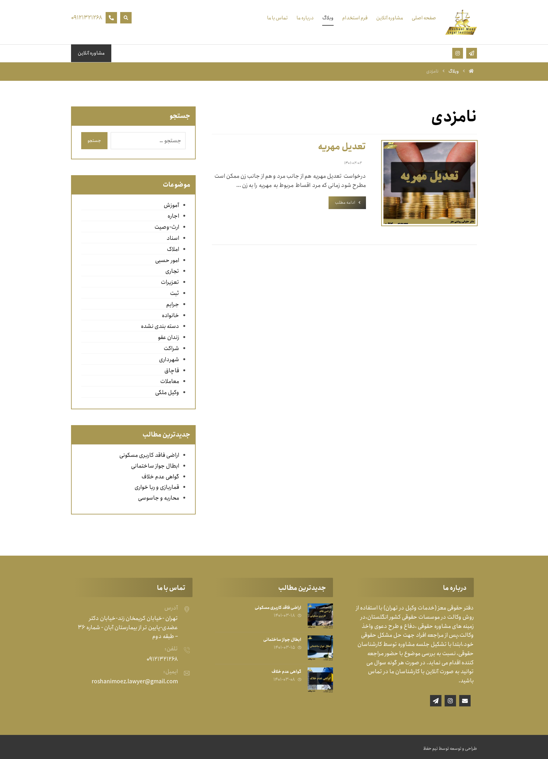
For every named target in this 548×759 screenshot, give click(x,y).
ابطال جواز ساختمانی (155, 466)
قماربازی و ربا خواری (156, 487)
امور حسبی (167, 260)
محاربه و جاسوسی (158, 498)
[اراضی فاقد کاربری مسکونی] (320, 616)
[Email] (465, 700)
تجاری (172, 271)
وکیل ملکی (167, 392)
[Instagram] (450, 700)
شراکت (171, 348)
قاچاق (171, 370)
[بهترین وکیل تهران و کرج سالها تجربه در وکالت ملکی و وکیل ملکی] (461, 22)
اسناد (172, 238)
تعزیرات (170, 282)
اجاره (173, 216)
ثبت (174, 293)
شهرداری (169, 359)
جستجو (94, 140)
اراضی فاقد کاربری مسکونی (149, 455)
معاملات (169, 381)
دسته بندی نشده (160, 326)
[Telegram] (435, 700)
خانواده (170, 315)
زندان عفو (168, 337)
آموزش (171, 205)
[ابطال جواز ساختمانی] (320, 648)
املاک (173, 249)
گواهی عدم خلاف (160, 476)
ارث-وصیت (166, 227)
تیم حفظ (430, 748)
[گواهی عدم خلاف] (320, 680)
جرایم (172, 304)
